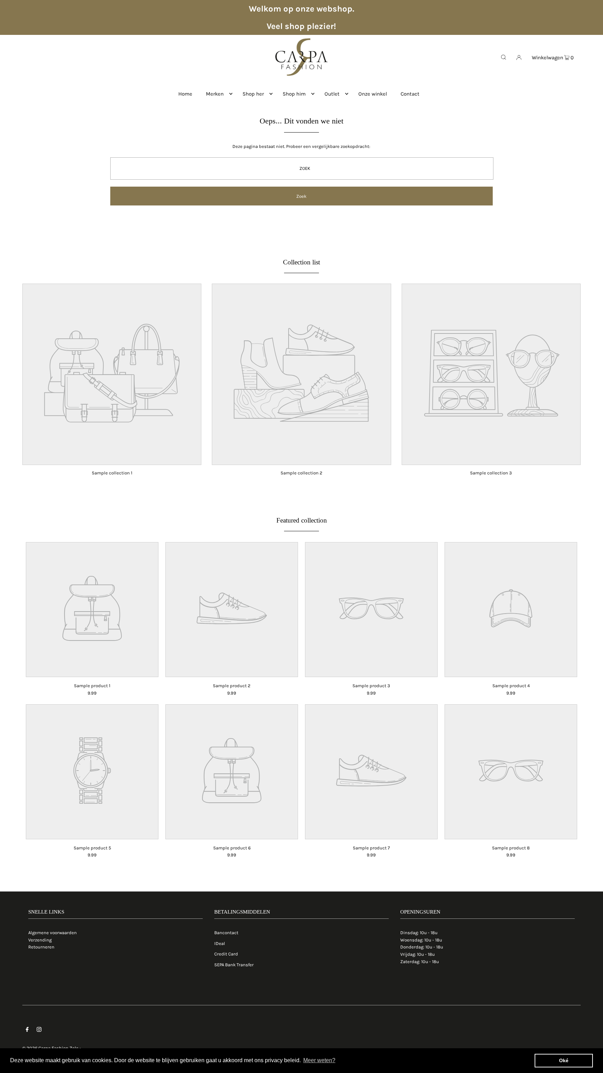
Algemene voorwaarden (52, 932)
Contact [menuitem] (410, 94)
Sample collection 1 (112, 472)
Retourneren (41, 947)
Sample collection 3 (491, 472)
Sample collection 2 (301, 472)
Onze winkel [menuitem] (372, 94)
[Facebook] (27, 1030)
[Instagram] (39, 1030)
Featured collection (301, 520)
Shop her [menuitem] (253, 94)
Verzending (40, 940)
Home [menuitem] (185, 94)
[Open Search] (503, 57)
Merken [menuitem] (215, 94)
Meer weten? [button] (319, 1060)
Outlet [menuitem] (332, 94)
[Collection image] (111, 460)
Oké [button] (563, 1060)
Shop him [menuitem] (294, 94)
